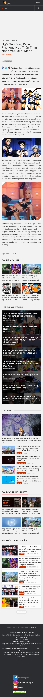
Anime (8, 254)
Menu (5, 8)
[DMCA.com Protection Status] (20, 692)
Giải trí (14, 254)
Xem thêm (22, 612)
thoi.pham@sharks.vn (22, 648)
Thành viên (37, 2)
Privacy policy (32, 627)
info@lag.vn (26, 641)
